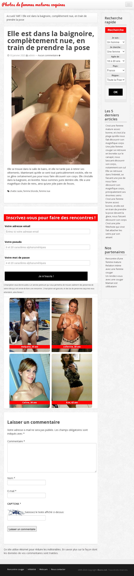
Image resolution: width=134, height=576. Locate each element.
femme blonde (30, 191)
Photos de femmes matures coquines (33, 4)
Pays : (116, 66)
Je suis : (116, 38)
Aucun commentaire (48, 55)
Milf (18, 16)
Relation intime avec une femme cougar (114, 269)
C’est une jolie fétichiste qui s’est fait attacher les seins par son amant (115, 230)
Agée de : (115, 56)
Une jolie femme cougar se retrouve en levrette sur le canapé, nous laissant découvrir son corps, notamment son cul (116, 157)
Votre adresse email (17, 226)
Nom (10, 478)
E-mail (10, 491)
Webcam (43, 569)
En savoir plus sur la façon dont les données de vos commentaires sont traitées (50, 551)
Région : (116, 75)
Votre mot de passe (17, 257)
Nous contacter (58, 569)
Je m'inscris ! (46, 276)
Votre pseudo (13, 242)
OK (116, 92)
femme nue (44, 191)
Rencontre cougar (15, 569)
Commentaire (16, 441)
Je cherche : (115, 47)
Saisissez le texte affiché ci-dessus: (44, 512)
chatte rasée (16, 191)
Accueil (10, 16)
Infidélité (32, 569)
